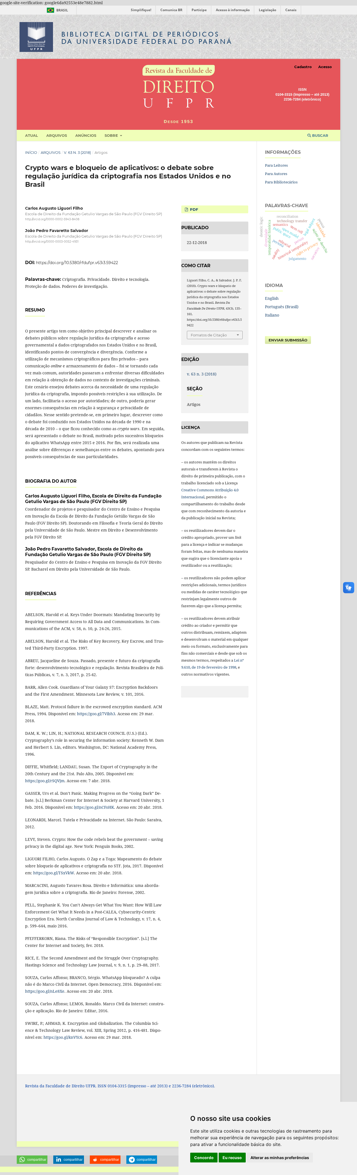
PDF (193, 209)
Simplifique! (141, 10)
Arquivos (56, 135)
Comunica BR (171, 10)
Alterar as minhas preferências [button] (279, 1157)
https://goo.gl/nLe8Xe (44, 991)
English (272, 298)
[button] (32, 1159)
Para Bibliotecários (281, 182)
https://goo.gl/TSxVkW (53, 872)
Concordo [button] (204, 1157)
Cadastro (303, 66)
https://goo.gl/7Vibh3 (96, 713)
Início (31, 152)
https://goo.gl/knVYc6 (63, 1037)
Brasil (56, 10)
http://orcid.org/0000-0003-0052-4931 (52, 241)
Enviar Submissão (288, 340)
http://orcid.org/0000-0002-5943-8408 (52, 219)
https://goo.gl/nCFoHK (94, 807)
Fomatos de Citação (209, 335)
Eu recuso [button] (232, 1157)
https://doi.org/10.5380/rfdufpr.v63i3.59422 (77, 262)
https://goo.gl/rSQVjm (44, 780)
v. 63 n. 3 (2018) (77, 152)
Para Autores (276, 173)
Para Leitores (276, 165)
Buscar (319, 135)
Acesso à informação (233, 10)
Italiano (272, 315)
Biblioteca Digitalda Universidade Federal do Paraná (147, 37)
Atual (31, 135)
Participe (199, 10)
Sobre (112, 135)
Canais (290, 10)
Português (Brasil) (281, 306)
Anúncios (85, 135)
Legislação (267, 10)
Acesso (325, 66)
